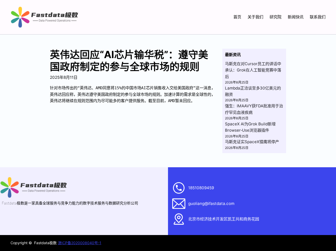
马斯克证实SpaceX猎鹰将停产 (252, 141)
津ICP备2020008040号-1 (79, 243)
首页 (237, 16)
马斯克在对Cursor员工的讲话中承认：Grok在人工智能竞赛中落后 (253, 70)
